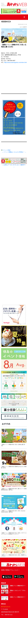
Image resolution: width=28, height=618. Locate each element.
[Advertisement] (14, 239)
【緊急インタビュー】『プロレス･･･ (17, 591)
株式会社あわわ (5, 606)
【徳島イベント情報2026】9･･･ (17, 585)
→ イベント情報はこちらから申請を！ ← (14, 152)
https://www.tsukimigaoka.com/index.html (15, 62)
